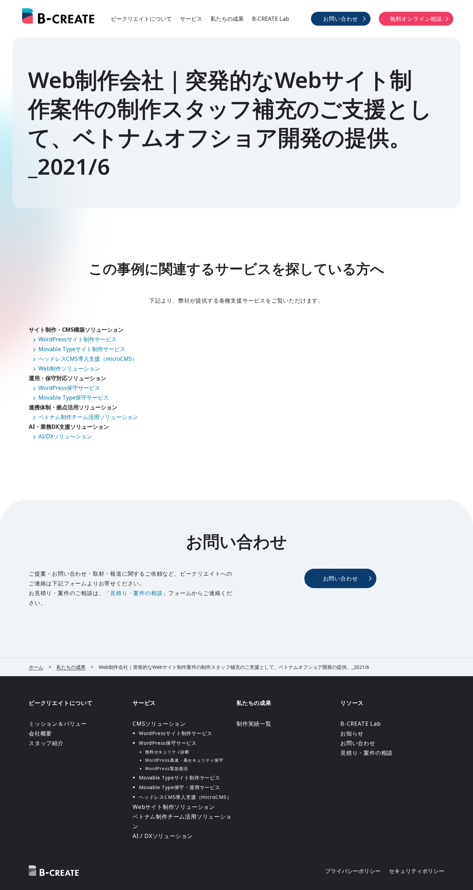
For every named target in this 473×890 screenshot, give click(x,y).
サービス (191, 19)
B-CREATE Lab (270, 19)
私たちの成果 (227, 19)
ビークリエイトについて (141, 19)
